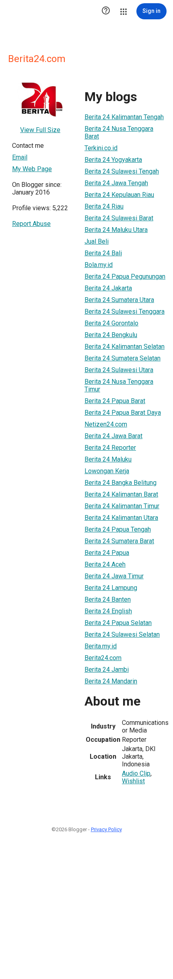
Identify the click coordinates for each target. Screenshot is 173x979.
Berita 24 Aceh (105, 564)
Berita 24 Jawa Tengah (116, 183)
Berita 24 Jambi (106, 669)
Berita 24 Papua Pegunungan (124, 276)
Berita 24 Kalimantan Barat (121, 494)
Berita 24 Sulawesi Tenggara (124, 311)
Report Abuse (31, 224)
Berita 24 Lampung (110, 588)
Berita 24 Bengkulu (110, 335)
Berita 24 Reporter (110, 447)
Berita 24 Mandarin (110, 681)
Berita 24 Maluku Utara (116, 230)
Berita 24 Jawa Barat (113, 436)
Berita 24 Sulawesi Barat (118, 218)
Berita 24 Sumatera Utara (119, 300)
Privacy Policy (106, 829)
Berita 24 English (108, 611)
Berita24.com (103, 658)
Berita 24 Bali (103, 253)
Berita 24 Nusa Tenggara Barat (118, 132)
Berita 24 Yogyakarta (113, 160)
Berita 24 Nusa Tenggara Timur (118, 385)
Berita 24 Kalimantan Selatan (124, 346)
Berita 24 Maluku (108, 459)
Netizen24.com (105, 424)
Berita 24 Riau (104, 206)
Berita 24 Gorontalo (111, 323)
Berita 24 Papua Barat (114, 401)
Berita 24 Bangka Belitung (120, 482)
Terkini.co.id (100, 148)
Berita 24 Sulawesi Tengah (121, 171)
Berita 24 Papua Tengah (117, 529)
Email (19, 157)
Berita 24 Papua (106, 553)
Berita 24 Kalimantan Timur (121, 506)
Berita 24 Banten (107, 599)
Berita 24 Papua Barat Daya (122, 412)
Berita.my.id (100, 646)
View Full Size (40, 130)
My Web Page (32, 169)
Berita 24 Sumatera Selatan (122, 358)
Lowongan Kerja (106, 471)
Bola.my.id (98, 265)
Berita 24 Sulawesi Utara (118, 370)
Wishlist (133, 781)
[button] (105, 11)
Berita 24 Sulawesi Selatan (122, 634)
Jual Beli (96, 241)
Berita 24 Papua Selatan (118, 623)
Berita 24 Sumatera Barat (119, 541)
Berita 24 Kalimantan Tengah (124, 117)
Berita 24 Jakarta (108, 288)
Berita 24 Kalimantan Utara (121, 518)
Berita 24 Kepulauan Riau (119, 195)
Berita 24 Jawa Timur (114, 576)
